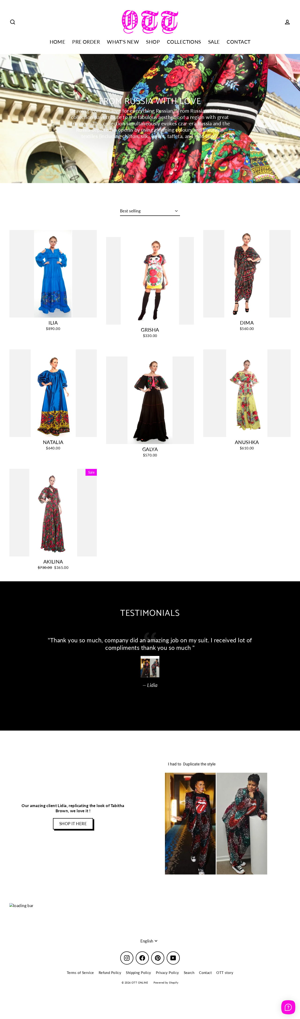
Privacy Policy (167, 972)
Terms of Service (80, 972)
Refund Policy (110, 972)
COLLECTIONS (184, 42)
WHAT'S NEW (123, 42)
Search (189, 972)
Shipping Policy (138, 972)
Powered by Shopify (166, 982)
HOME (57, 42)
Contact (205, 972)
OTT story (224, 972)
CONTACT (238, 42)
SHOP (153, 42)
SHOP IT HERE (73, 823)
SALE (214, 42)
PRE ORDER (86, 42)
